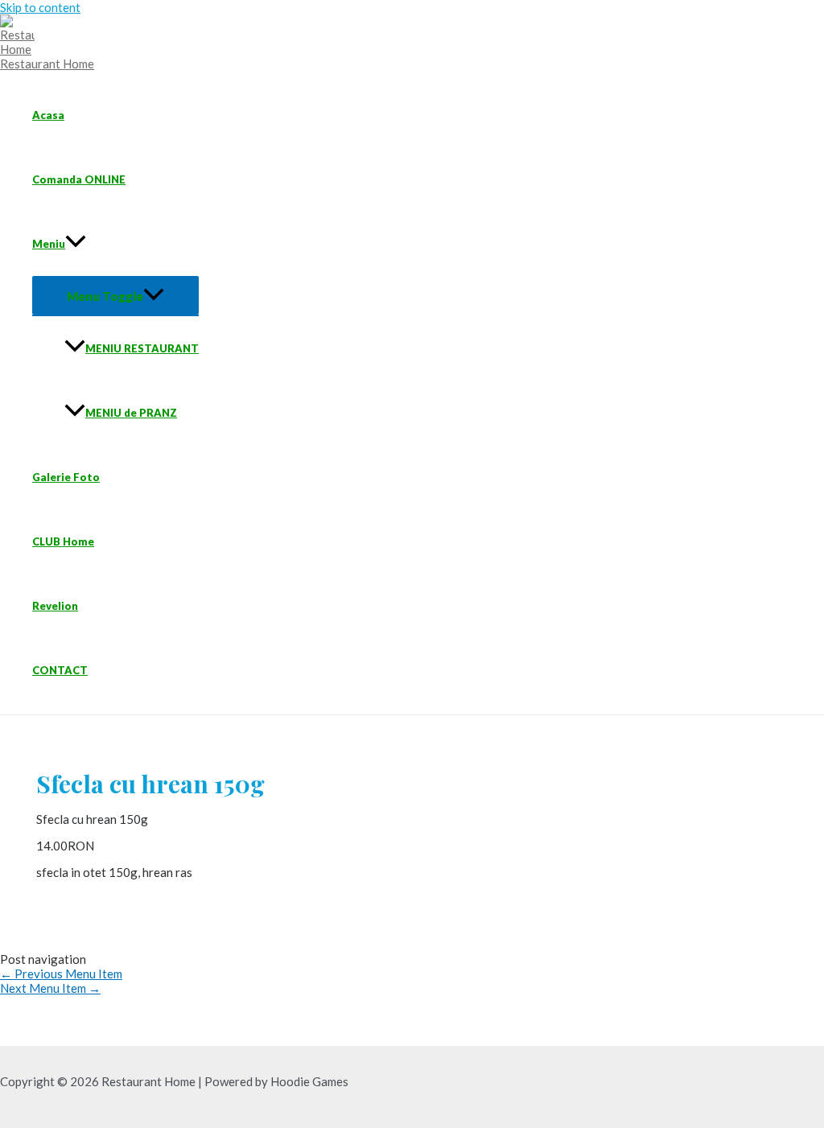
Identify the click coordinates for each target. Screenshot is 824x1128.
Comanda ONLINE (79, 179)
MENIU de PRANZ (131, 412)
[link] (23, 49)
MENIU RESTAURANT (142, 348)
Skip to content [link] (40, 7)
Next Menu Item (50, 988)
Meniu (48, 243)
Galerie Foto (66, 477)
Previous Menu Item (61, 973)
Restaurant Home (47, 63)
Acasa (48, 115)
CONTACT (60, 670)
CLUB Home (63, 541)
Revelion (55, 605)
